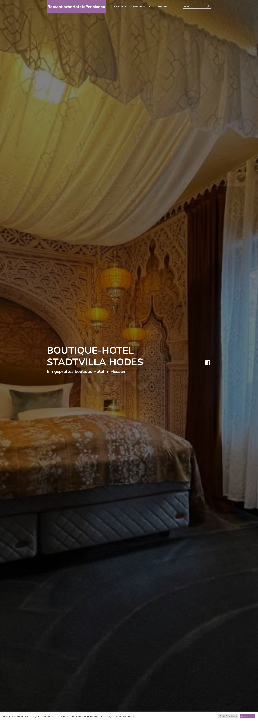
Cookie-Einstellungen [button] (228, 716)
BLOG (151, 6)
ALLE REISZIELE (136, 6)
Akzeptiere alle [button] (247, 716)
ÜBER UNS (162, 6)
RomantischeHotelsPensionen (76, 7)
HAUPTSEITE (120, 6)
